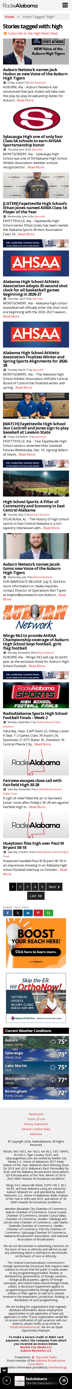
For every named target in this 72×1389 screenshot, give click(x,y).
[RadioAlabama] (20, 5)
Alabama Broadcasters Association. (46, 1362)
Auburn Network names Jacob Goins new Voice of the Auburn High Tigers (32, 568)
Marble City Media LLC (36, 1347)
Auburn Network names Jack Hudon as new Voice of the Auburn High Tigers (35, 74)
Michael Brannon (39, 514)
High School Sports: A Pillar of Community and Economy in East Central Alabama (34, 506)
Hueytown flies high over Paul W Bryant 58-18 (33, 845)
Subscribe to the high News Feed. (33, 33)
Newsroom (36, 1114)
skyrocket (37, 149)
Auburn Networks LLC (36, 1350)
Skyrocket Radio (46, 1357)
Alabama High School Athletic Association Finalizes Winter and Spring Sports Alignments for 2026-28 (35, 359)
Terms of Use (36, 1119)
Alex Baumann (38, 82)
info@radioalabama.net (25, 1327)
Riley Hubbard (46, 652)
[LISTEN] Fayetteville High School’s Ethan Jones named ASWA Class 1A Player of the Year (35, 208)
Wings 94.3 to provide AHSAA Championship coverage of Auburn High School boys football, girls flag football (36, 642)
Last (33, 896)
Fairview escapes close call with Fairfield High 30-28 (32, 782)
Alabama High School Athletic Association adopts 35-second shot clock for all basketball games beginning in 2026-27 (35, 288)
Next (53, 887)
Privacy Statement (36, 1124)
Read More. (25, 100)
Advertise (36, 1134)
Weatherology (57, 1367)
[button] (65, 4)
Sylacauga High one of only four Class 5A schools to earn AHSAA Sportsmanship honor (33, 141)
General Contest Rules (36, 1129)
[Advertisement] (36, 243)
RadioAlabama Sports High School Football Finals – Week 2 (35, 715)
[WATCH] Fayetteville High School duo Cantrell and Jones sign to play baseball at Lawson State (35, 428)
